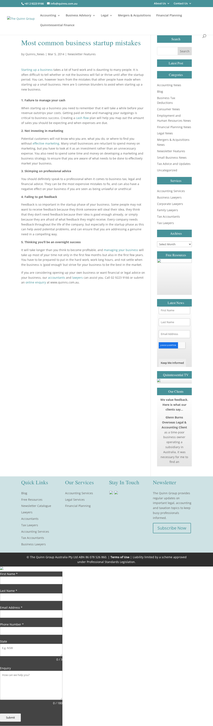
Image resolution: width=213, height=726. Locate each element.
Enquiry (5, 668)
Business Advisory (78, 15)
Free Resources (31, 500)
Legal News (165, 133)
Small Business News (172, 157)
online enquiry (36, 282)
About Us (160, 3)
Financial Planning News (174, 127)
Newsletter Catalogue (36, 506)
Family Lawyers (167, 210)
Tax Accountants (168, 216)
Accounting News (169, 85)
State (3, 641)
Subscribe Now (171, 528)
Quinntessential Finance (57, 25)
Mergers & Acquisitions (134, 15)
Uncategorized (167, 170)
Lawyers (26, 512)
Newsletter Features (82, 54)
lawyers (77, 278)
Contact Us (181, 3)
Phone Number (12, 624)
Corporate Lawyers (170, 204)
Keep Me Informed (172, 363)
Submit (10, 717)
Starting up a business (37, 70)
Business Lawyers (169, 197)
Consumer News (168, 109)
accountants (56, 278)
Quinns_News (35, 54)
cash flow (82, 118)
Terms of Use (119, 557)
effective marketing (46, 143)
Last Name (8, 591)
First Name (9, 574)
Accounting (48, 15)
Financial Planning (169, 15)
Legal (104, 15)
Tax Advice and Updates (174, 164)
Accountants (29, 519)
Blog (160, 91)
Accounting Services (171, 191)
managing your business (121, 250)
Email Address (11, 607)
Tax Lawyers (165, 223)
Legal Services (75, 500)
